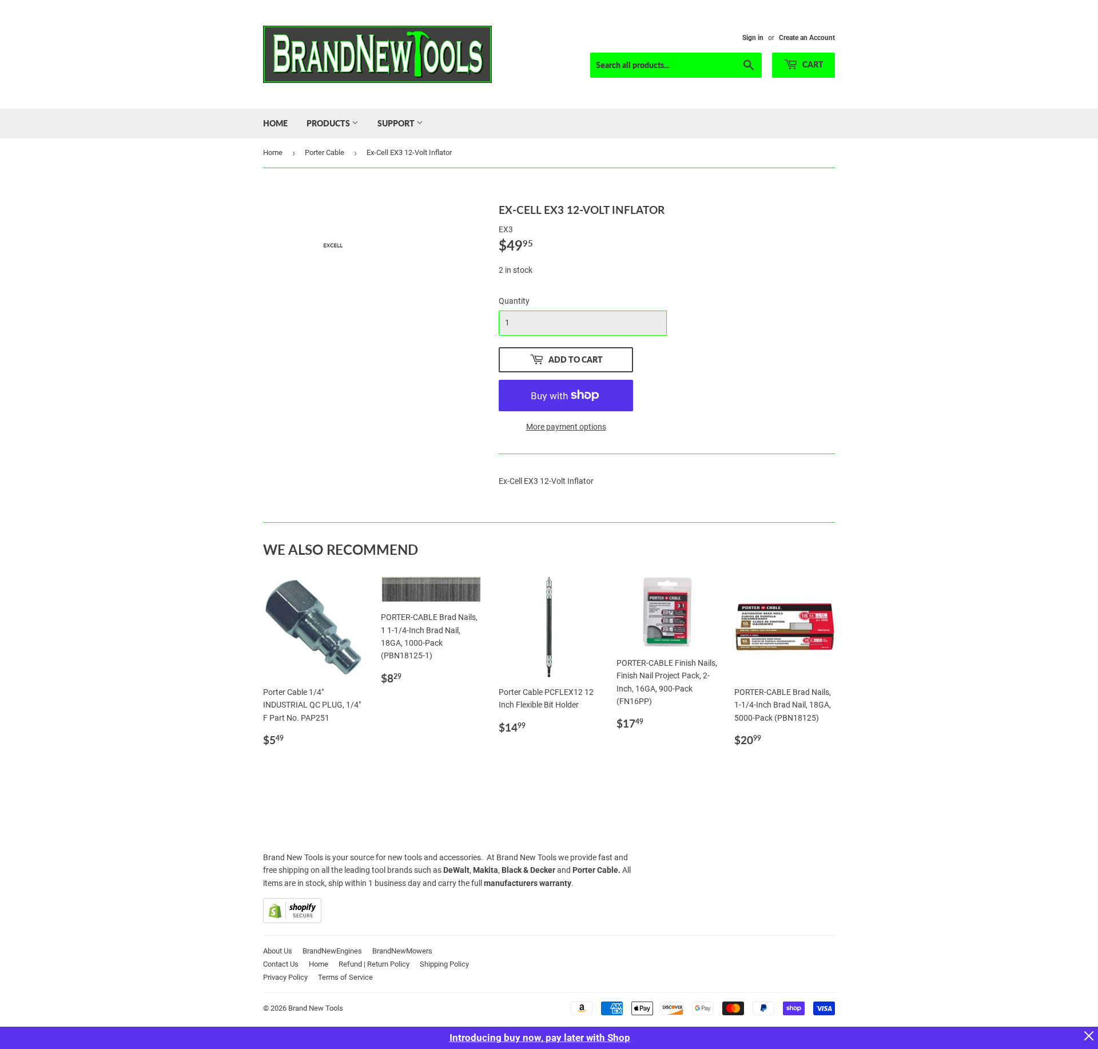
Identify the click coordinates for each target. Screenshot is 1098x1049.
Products (329, 123)
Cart (812, 64)
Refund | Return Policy (374, 964)
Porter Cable (324, 152)
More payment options (566, 426)
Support (396, 123)
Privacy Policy (285, 977)
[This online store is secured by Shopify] (292, 920)
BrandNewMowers (402, 951)
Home (275, 123)
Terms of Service (345, 977)
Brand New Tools (315, 1008)
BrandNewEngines (332, 951)
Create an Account (807, 38)
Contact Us (281, 964)
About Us (277, 951)
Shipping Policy (444, 964)
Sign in (752, 38)
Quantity (514, 300)
